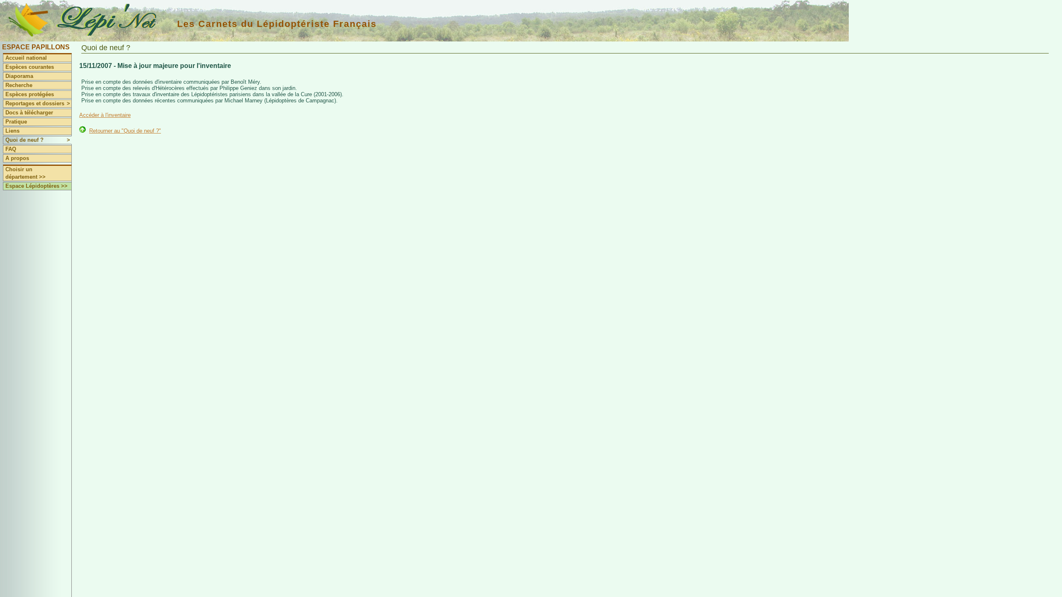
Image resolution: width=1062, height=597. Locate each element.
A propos (17, 158)
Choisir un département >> (25, 173)
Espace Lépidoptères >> (36, 186)
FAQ (10, 149)
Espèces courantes (29, 67)
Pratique (16, 122)
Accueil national (26, 58)
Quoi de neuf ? (37, 140)
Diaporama (19, 76)
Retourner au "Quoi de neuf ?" (125, 131)
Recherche (18, 85)
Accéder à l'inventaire (105, 115)
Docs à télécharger (29, 112)
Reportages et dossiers (37, 103)
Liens (12, 131)
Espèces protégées (29, 94)
